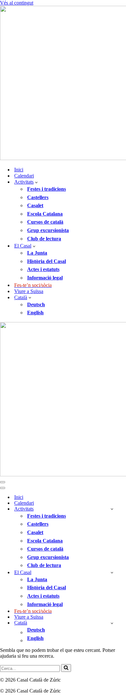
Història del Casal (46, 261)
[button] (36, 182)
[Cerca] (66, 668)
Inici (18, 169)
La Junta (37, 253)
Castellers (37, 197)
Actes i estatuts (43, 269)
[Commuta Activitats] (112, 509)
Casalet (35, 205)
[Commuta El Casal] (112, 572)
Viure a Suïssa (28, 291)
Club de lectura (44, 238)
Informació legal (45, 277)
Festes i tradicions (46, 189)
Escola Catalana (45, 214)
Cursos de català (45, 222)
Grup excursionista (48, 230)
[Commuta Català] (112, 623)
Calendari (24, 175)
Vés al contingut (16, 2)
